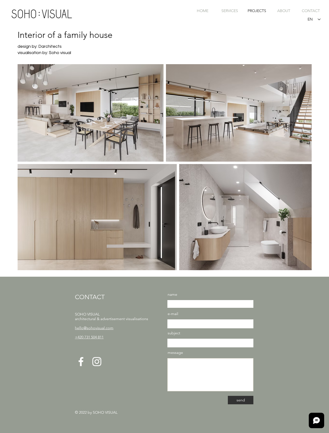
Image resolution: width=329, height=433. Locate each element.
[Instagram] (97, 362)
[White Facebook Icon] (81, 362)
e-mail (173, 314)
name (172, 294)
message (175, 353)
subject (174, 333)
